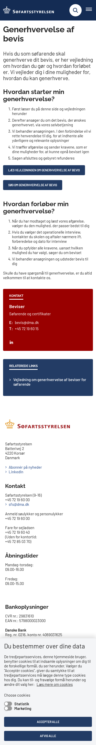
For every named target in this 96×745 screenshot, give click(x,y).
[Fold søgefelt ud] (75, 10)
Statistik (21, 703)
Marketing (22, 708)
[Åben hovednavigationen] (91, 10)
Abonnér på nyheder (25, 467)
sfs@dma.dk (19, 504)
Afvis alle (48, 736)
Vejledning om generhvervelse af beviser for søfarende (49, 381)
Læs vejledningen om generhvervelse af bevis (44, 170)
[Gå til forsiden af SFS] (27, 10)
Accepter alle (48, 721)
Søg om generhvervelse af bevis (32, 185)
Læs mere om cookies (55, 684)
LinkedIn (16, 471)
